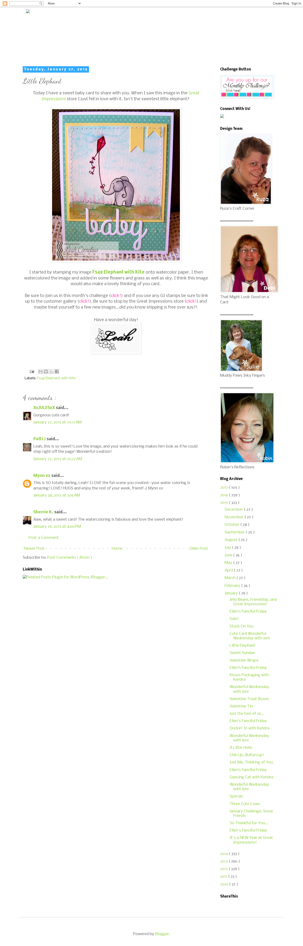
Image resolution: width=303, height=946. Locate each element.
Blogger (162, 934)
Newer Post (34, 548)
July (228, 547)
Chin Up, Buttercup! (247, 755)
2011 (224, 876)
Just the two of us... (247, 713)
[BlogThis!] (46, 371)
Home (117, 548)
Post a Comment (44, 538)
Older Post (198, 548)
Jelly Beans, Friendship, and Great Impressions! (253, 601)
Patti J (40, 439)
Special (236, 796)
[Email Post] (31, 372)
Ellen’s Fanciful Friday (248, 611)
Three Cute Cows (245, 804)
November (235, 517)
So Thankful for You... (249, 823)
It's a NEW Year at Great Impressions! (251, 840)
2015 (224, 503)
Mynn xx (42, 476)
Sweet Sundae (242, 653)
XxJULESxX (44, 408)
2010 (224, 884)
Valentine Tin (241, 706)
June (229, 555)
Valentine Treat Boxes (249, 699)
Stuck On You (242, 626)
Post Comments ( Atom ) (69, 557)
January (232, 593)
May (229, 563)
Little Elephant (242, 645)
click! (116, 295)
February (233, 586)
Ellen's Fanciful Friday (248, 830)
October (232, 525)
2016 (224, 495)
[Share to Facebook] (56, 371)
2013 (224, 861)
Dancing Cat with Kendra (251, 777)
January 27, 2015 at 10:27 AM (57, 459)
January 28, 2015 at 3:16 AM (56, 495)
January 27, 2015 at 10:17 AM (57, 422)
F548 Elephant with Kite (118, 272)
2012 (224, 869)
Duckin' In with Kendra (249, 728)
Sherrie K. (43, 512)
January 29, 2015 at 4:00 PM (57, 526)
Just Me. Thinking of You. (252, 762)
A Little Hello (241, 747)
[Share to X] (51, 371)
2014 (224, 854)
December (234, 509)
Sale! (234, 619)
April (229, 570)
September (235, 532)
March (230, 578)
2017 (224, 487)
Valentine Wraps (244, 660)
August (231, 540)
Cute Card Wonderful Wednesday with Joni (250, 636)
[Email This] (40, 371)
